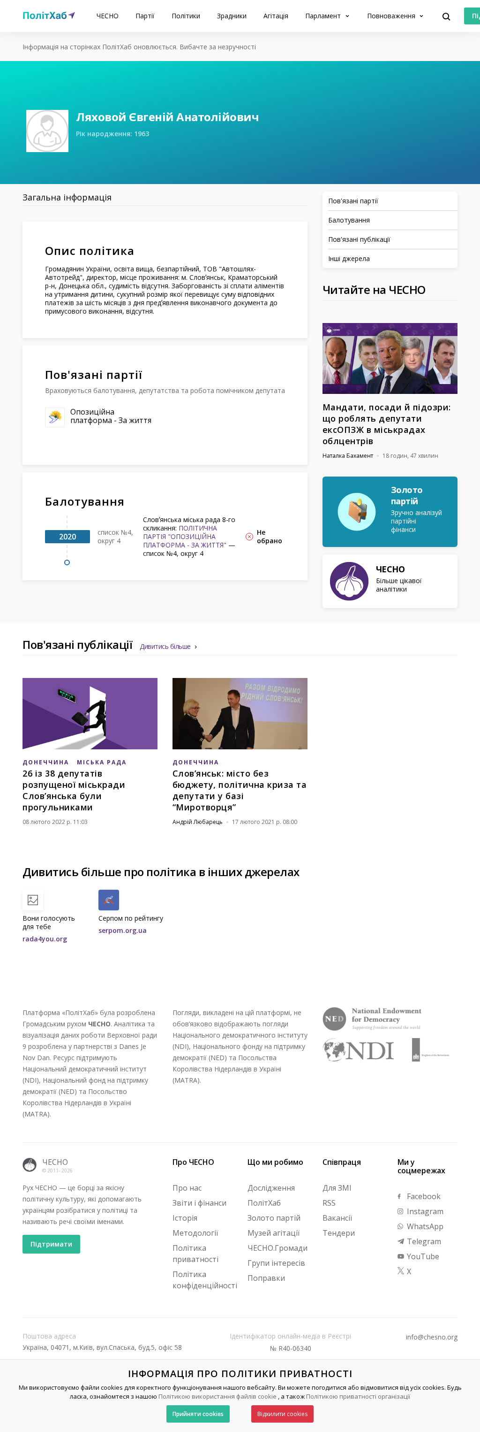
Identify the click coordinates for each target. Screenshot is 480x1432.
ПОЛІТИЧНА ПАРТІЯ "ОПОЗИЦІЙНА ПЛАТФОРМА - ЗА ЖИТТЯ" (184, 536)
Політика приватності (195, 1253)
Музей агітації (274, 1233)
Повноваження (392, 15)
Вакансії (337, 1218)
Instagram (424, 1211)
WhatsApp (424, 1226)
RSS (329, 1203)
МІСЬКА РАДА (102, 762)
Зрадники (232, 15)
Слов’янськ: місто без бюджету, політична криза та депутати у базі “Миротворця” (239, 790)
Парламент (324, 15)
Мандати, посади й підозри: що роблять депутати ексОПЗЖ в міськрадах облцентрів (386, 424)
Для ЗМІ (337, 1188)
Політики (186, 15)
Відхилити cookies (282, 1414)
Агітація (275, 15)
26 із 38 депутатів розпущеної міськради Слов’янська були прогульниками (73, 790)
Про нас (187, 1188)
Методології (195, 1233)
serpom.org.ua (122, 930)
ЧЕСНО (108, 15)
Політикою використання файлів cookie (217, 1396)
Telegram (423, 1241)
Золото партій (274, 1218)
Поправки (266, 1278)
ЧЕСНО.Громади (278, 1248)
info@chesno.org (432, 1337)
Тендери (338, 1233)
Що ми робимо (275, 1162)
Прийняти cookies (198, 1414)
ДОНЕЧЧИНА (45, 762)
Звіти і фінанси (199, 1203)
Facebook (423, 1196)
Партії (145, 15)
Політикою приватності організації (358, 1396)
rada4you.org (44, 938)
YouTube (422, 1256)
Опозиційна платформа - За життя (110, 416)
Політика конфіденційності (204, 1280)
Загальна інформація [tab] (67, 197)
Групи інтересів (276, 1263)
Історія (184, 1218)
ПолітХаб (264, 1203)
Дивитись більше (165, 646)
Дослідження (271, 1188)
